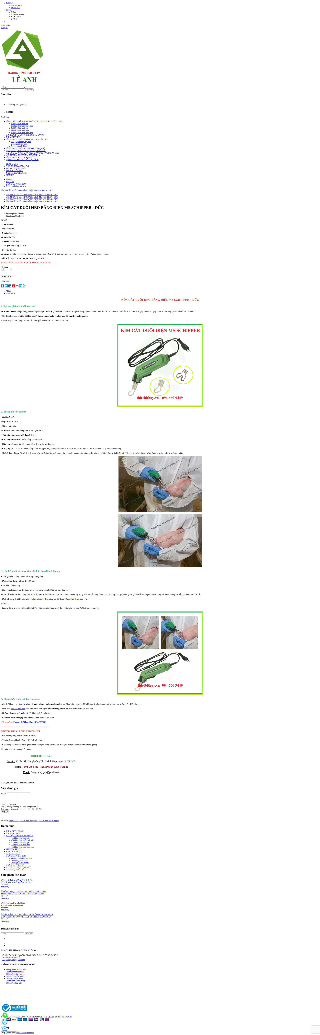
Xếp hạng (5, 809)
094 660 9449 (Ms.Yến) (11, 957)
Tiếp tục (5, 812)
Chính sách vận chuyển (15, 974)
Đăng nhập (5, 25)
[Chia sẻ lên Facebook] (2, 286)
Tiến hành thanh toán (25, 1032)
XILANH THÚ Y (13, 833)
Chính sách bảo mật (14, 983)
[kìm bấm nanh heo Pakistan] (13, 903)
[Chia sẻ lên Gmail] (17, 286)
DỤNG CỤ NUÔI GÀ (15, 865)
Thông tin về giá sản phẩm (16, 969)
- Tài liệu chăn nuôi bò (20, 838)
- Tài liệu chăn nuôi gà (20, 842)
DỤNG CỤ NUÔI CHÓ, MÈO (18, 867)
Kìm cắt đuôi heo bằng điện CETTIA (29, 722)
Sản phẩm (10, 182)
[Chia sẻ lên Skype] (20, 286)
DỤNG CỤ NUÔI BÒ (15, 869)
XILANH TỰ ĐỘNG (15, 831)
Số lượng (4, 267)
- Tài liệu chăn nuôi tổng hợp (22, 847)
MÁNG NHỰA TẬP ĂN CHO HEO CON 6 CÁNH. (22, 894)
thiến (77, 599)
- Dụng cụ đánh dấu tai (20, 863)
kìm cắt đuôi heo (18, 708)
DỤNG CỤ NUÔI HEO (16, 184)
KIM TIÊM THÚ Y (14, 851)
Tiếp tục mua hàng (9, 1033)
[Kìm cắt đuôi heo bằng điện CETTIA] (17, 880)
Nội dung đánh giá (8, 804)
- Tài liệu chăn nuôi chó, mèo (22, 840)
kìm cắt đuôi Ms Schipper (48, 820)
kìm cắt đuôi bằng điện (29, 820)
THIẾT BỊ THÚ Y (13, 849)
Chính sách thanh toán (15, 972)
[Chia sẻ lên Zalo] (24, 286)
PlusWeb (68, 1017)
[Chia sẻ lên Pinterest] (13, 286)
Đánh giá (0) (11, 293)
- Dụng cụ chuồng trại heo (21, 858)
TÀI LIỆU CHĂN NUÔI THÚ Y (19, 836)
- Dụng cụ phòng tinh (19, 860)
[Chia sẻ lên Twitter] (6, 286)
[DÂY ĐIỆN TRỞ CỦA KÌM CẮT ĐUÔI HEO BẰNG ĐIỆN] (27, 914)
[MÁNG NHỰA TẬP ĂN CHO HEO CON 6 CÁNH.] (23, 891)
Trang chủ (10, 179)
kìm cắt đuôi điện (40, 599)
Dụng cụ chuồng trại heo (16, 186)
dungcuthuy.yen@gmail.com (13, 960)
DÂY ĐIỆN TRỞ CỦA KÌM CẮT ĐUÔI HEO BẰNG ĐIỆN (26, 917)
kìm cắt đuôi (13, 820)
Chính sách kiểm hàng (15, 976)
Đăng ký (4, 28)
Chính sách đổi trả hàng (15, 981)
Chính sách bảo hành (14, 978)
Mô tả (8, 291)
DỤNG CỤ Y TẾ (13, 854)
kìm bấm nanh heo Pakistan (12, 905)
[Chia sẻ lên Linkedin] (9, 286)
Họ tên (3, 793)
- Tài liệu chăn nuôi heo (20, 845)
